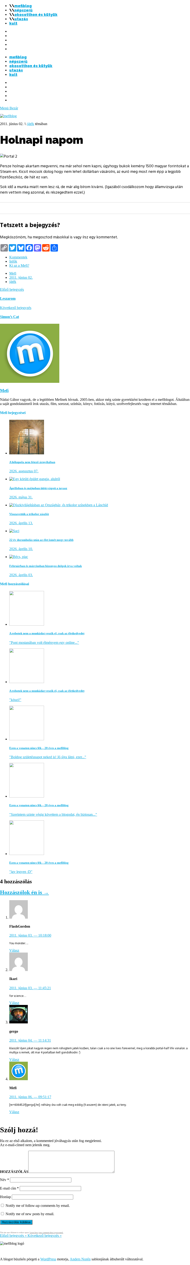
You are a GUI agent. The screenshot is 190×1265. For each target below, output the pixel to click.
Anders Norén (80, 1259)
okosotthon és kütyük (35, 14)
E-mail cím (9, 1188)
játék (30, 124)
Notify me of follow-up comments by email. (38, 1206)
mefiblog (23, 6)
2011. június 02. (21, 277)
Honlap (5, 1197)
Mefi (12, 273)
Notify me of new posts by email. (30, 1214)
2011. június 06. (30, 1097)
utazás (21, 19)
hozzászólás (14, 1172)
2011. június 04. (30, 1040)
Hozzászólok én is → (24, 892)
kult (13, 23)
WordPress (48, 1259)
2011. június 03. (30, 935)
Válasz (14, 950)
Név (4, 1180)
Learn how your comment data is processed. (46, 1233)
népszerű (23, 10)
